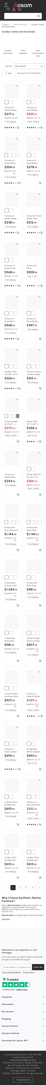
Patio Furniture (20, 25)
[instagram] (9, 944)
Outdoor (5, 25)
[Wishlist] (8, 9)
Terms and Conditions (11, 972)
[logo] (22, 5)
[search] (38, 16)
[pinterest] (21, 944)
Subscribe (38, 967)
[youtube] (15, 944)
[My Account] (13, 9)
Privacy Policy (29, 972)
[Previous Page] (6, 887)
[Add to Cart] (17, 127)
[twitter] (26, 944)
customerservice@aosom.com (23, 1060)
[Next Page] (39, 887)
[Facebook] (4, 944)
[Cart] (19, 9)
